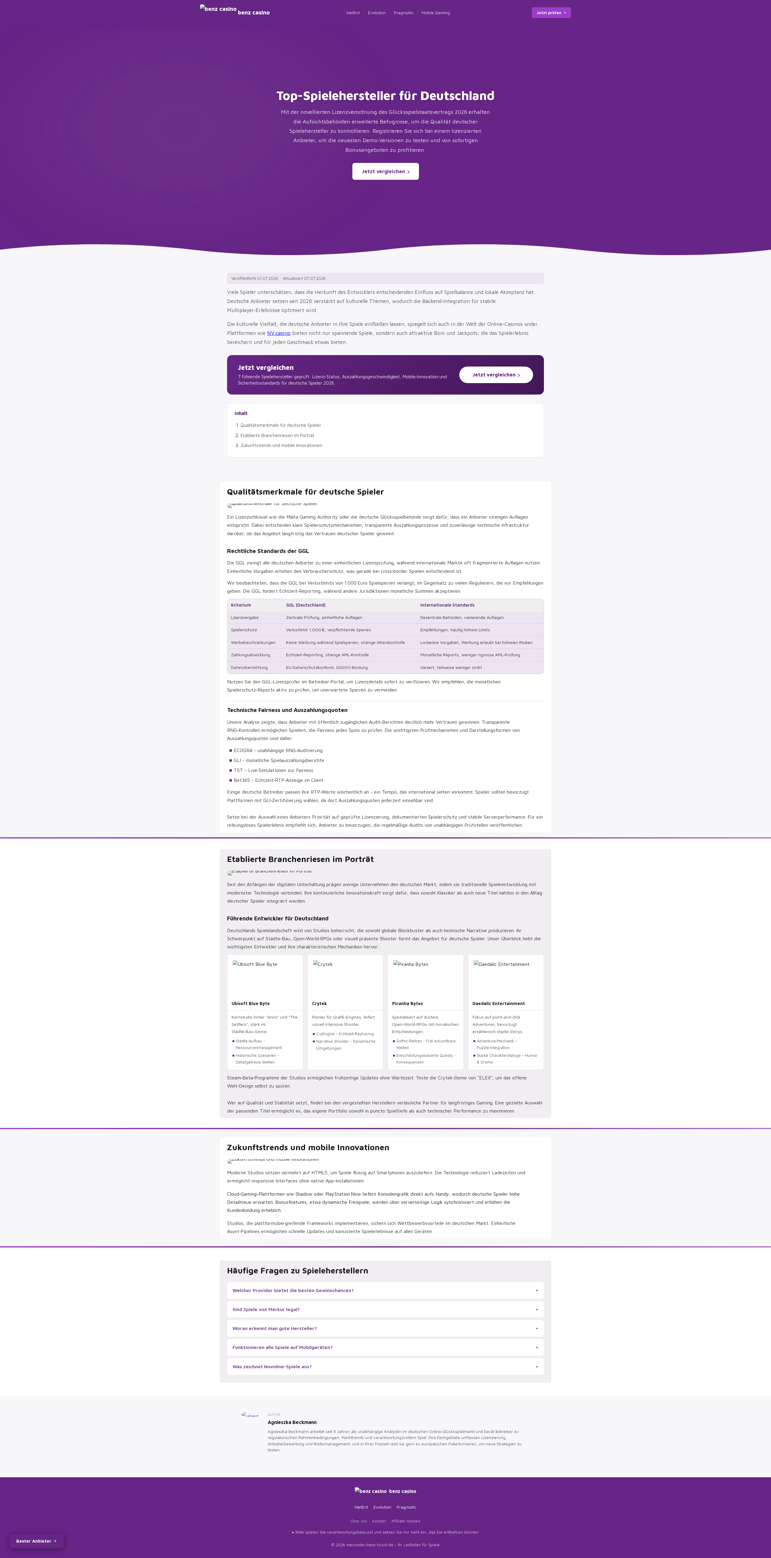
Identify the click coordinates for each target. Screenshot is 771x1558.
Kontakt (379, 1521)
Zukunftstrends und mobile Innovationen (281, 445)
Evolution (377, 12)
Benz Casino (402, 1491)
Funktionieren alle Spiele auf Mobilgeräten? (282, 1347)
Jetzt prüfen (549, 12)
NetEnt (353, 12)
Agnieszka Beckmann (292, 1422)
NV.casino (279, 333)
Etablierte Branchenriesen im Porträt (277, 435)
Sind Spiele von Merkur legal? (266, 1309)
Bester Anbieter (34, 1541)
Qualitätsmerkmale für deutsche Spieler (281, 425)
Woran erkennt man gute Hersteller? (275, 1328)
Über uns (359, 1521)
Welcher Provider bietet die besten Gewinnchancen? (293, 1290)
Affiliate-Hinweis (405, 1521)
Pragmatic (404, 12)
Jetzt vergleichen (383, 171)
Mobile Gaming (436, 12)
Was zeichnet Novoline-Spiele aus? (272, 1366)
